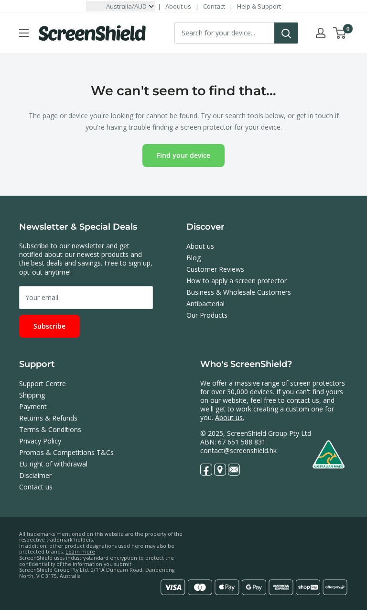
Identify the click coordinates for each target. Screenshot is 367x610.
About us (178, 6)
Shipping (32, 394)
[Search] (286, 33)
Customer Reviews (215, 269)
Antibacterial (205, 303)
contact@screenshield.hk (238, 450)
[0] (340, 33)
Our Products (206, 315)
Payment (33, 406)
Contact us (36, 486)
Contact (214, 6)
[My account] (320, 33)
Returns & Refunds (48, 417)
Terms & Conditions (50, 429)
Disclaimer (35, 475)
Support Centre (42, 383)
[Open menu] (24, 33)
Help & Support (259, 6)
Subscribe (49, 326)
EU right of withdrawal (53, 463)
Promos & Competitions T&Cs (66, 452)
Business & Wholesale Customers (238, 292)
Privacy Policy (40, 440)
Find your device (183, 155)
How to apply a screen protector (236, 280)
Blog (193, 257)
